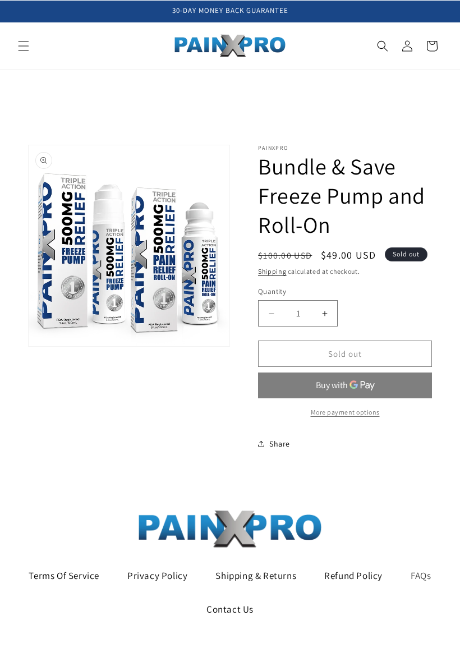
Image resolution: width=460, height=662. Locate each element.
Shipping (272, 271)
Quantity (272, 291)
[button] (23, 46)
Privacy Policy (157, 575)
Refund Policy (353, 575)
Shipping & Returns (255, 575)
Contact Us (230, 609)
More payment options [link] (345, 412)
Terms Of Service (64, 575)
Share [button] (279, 444)
